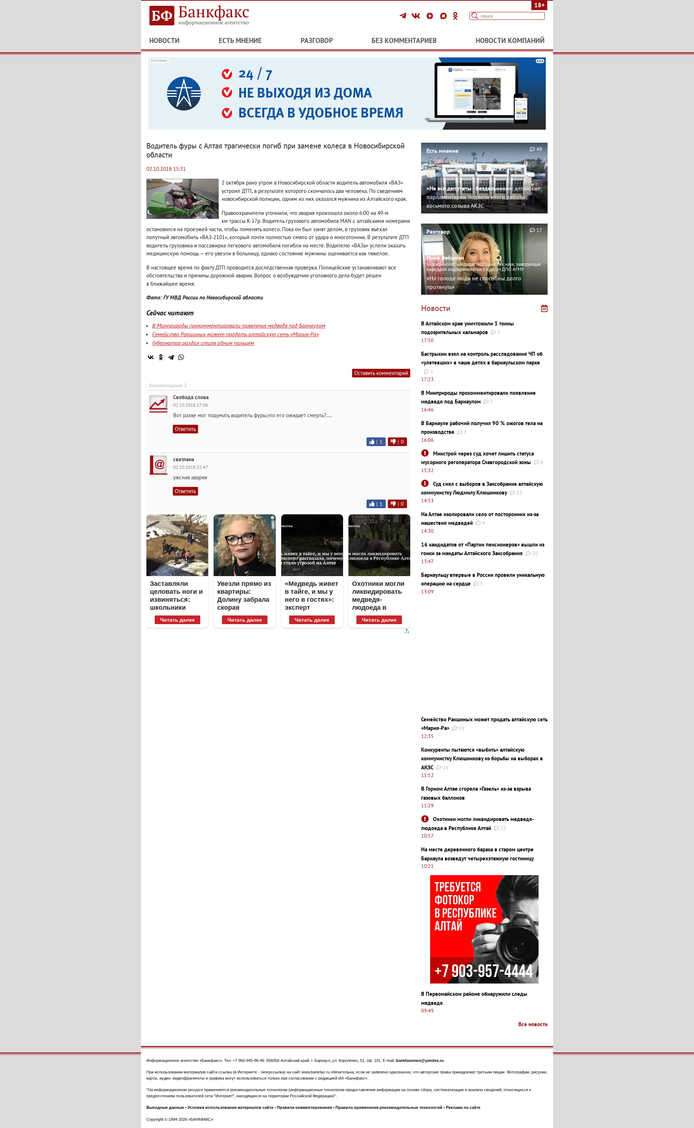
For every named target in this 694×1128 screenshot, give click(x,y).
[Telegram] (403, 16)
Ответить (185, 428)
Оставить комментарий (381, 372)
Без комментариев (404, 40)
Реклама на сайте (463, 1107)
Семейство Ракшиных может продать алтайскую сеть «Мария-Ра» (235, 334)
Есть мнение (240, 40)
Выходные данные (165, 1107)
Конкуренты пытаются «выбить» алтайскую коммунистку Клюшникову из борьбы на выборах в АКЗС (482, 758)
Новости (164, 40)
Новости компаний (510, 40)
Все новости (533, 1024)
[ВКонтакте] (417, 16)
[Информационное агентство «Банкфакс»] (209, 16)
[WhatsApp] (181, 357)
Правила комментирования (304, 1107)
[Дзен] (430, 16)
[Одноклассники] (455, 16)
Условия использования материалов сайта (230, 1107)
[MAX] (444, 16)
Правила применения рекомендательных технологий (388, 1107)
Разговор (317, 40)
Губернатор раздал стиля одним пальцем (203, 342)
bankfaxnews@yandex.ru (420, 1060)
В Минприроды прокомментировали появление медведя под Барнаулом (238, 325)
